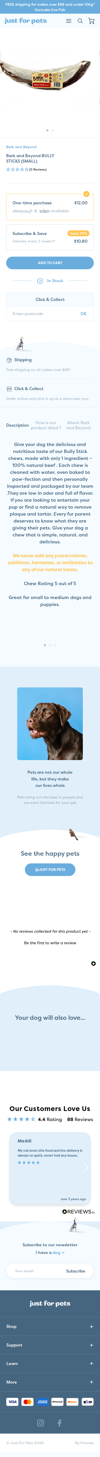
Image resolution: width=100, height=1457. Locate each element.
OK (83, 313)
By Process (84, 1442)
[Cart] (91, 21)
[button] (50, 169)
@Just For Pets (50, 869)
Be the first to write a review (50, 943)
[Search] (80, 21)
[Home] (26, 21)
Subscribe (75, 1271)
